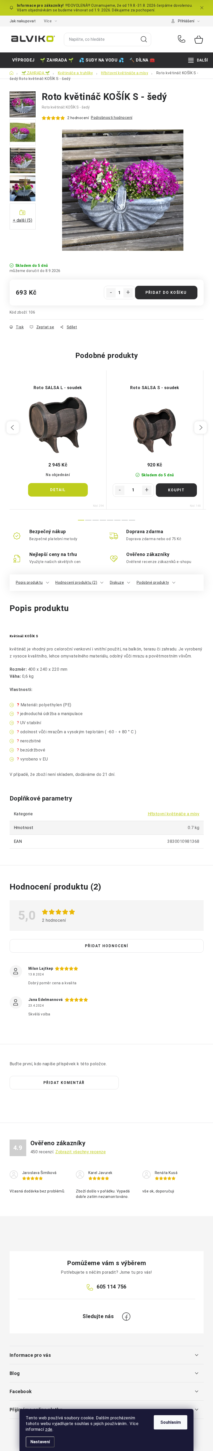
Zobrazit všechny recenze (80, 1151)
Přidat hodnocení (106, 946)
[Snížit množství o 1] (111, 292)
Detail (58, 490)
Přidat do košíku (166, 292)
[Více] (198, 60)
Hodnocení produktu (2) (76, 582)
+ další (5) (22, 220)
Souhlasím (170, 1422)
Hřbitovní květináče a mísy (173, 813)
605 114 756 (182, 39)
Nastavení (40, 1441)
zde (48, 1429)
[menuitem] (23, 60)
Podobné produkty (153, 582)
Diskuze (117, 582)
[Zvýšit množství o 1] (128, 292)
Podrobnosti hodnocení (111, 118)
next (200, 427)
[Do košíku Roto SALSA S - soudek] (176, 490)
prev (12, 427)
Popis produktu (29, 582)
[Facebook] (126, 1316)
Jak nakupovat (23, 21)
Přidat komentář (64, 1083)
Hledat (144, 39)
